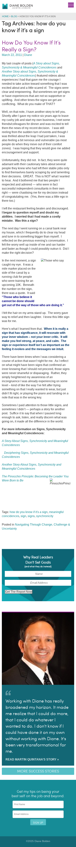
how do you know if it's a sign (29, 512)
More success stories (38, 771)
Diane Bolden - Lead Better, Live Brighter (17, 6)
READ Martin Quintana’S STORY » (32, 759)
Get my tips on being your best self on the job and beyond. (38, 793)
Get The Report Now (18, 591)
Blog (14, 16)
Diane (28, 54)
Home (5, 16)
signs (31, 516)
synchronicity (44, 516)
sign (23, 516)
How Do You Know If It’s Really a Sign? (31, 46)
